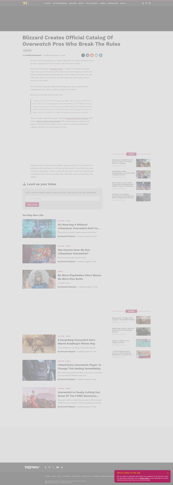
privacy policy (144, 478)
